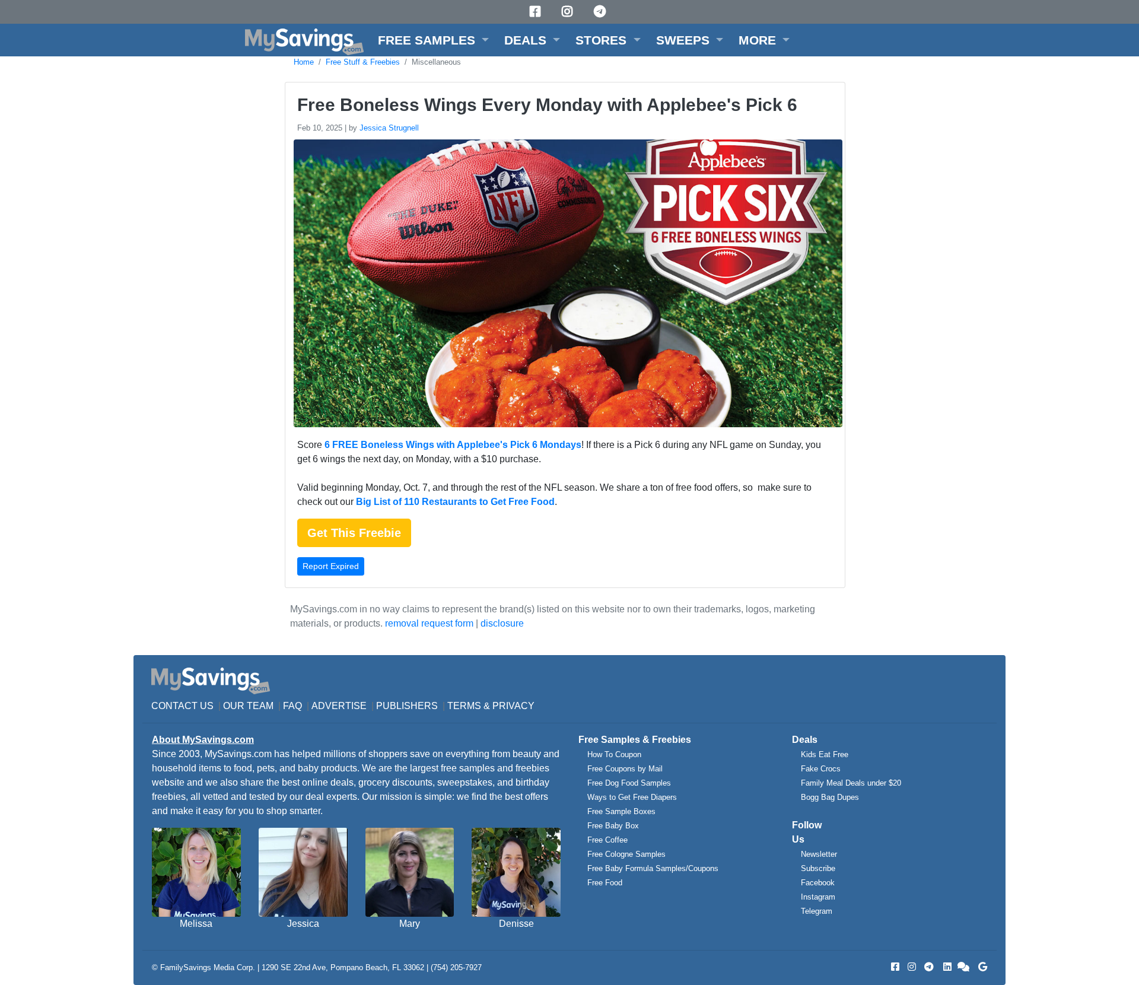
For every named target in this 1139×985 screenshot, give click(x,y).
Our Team (248, 706)
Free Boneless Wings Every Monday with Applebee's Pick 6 (547, 105)
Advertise (339, 706)
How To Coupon (614, 754)
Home (304, 62)
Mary (409, 924)
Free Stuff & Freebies (363, 62)
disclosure (502, 623)
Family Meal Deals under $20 (851, 783)
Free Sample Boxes (621, 811)
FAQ (292, 706)
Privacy (513, 706)
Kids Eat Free (824, 754)
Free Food (604, 882)
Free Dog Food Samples (629, 783)
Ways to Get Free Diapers (632, 797)
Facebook (818, 882)
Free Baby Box (613, 825)
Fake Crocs (821, 768)
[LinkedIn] (946, 967)
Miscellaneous (436, 62)
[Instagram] (569, 11)
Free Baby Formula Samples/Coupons (652, 868)
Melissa (196, 924)
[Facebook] (537, 11)
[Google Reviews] (980, 967)
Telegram (816, 911)
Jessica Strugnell (389, 127)
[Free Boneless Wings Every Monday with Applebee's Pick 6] (566, 286)
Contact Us (182, 706)
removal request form (429, 623)
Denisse (516, 924)
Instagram (818, 896)
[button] (433, 40)
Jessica (303, 924)
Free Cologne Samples (626, 854)
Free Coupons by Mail (625, 768)
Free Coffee (607, 839)
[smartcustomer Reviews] (964, 967)
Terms (464, 706)
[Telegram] (601, 11)
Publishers (407, 706)
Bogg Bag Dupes (830, 797)
